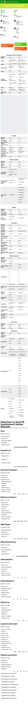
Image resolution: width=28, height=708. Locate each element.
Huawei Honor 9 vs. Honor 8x (8, 676)
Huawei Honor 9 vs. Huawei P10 (9, 690)
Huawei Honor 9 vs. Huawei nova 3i (9, 684)
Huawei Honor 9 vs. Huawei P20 (9, 698)
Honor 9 (3, 12)
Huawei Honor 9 (12, 59)
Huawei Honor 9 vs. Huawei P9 (8, 687)
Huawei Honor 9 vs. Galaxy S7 (8, 695)
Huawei (2, 10)
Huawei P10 (20, 59)
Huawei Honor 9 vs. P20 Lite (8, 681)
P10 (15, 12)
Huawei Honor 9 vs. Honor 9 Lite (8, 673)
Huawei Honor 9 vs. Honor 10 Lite (9, 678)
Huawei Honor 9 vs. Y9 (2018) (8, 692)
